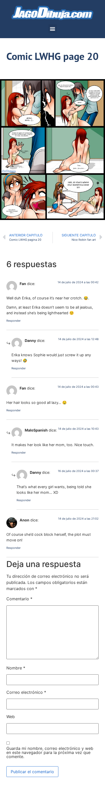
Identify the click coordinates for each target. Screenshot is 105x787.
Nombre (15, 668)
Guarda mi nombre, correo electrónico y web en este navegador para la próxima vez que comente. (49, 752)
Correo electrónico (26, 692)
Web (10, 717)
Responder (13, 320)
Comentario (19, 599)
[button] (52, 28)
